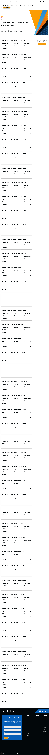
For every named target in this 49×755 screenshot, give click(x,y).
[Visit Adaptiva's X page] (44, 711)
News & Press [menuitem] (28, 736)
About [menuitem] (32, 5)
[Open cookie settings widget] (1, 753)
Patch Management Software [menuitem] (37, 719)
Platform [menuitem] (12, 5)
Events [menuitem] (28, 738)
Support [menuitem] (29, 5)
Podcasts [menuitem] (44, 736)
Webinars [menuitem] (44, 731)
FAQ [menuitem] (27, 740)
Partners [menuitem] (28, 742)
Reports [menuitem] (44, 727)
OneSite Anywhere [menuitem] (28, 721)
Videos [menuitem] (44, 729)
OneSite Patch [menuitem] (28, 718)
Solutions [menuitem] (20, 5)
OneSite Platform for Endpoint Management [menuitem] (37, 732)
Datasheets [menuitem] (44, 723)
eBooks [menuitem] (44, 725)
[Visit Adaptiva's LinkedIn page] (39, 711)
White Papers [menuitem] (44, 734)
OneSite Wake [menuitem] (28, 728)
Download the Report (36, 1)
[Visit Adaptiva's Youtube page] (42, 711)
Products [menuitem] (16, 5)
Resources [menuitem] (24, 5)
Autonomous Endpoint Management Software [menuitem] (37, 723)
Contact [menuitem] (28, 749)
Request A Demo (6, 7)
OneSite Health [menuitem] (28, 724)
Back (3, 14)
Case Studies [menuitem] (44, 720)
